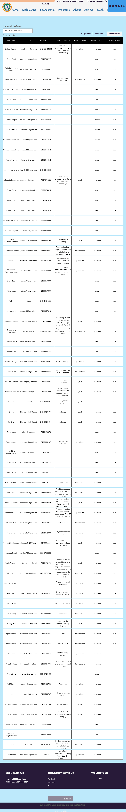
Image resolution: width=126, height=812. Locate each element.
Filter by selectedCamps (12, 26)
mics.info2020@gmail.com (16, 779)
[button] (77, 10)
